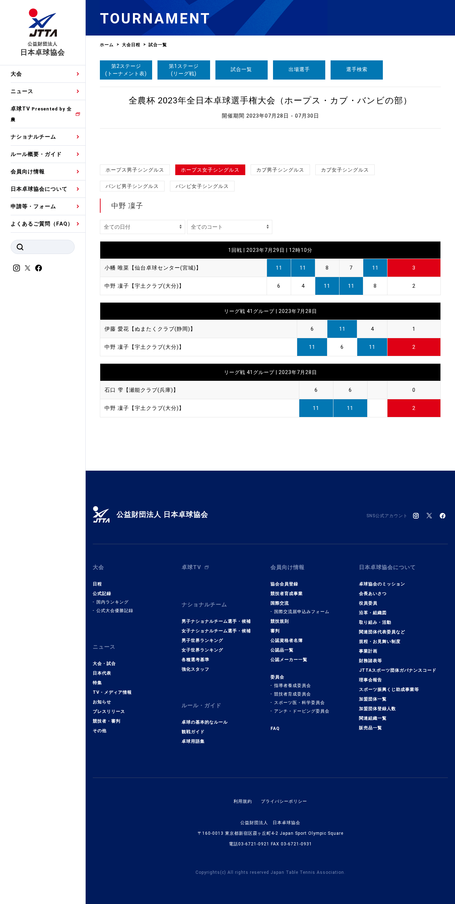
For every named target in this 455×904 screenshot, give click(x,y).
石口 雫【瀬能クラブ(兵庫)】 (142, 390)
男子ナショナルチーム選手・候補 (216, 621)
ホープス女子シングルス (210, 170)
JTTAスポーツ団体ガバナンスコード (398, 670)
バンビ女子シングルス (202, 186)
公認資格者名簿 (287, 640)
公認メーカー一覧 (289, 659)
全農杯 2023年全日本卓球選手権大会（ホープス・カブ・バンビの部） (270, 100)
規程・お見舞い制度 (380, 641)
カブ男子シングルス (280, 170)
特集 (97, 682)
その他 (100, 730)
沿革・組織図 (373, 612)
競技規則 (280, 621)
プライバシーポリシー (284, 801)
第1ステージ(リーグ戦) (184, 69)
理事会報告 (370, 679)
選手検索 (357, 69)
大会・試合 (104, 663)
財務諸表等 (370, 660)
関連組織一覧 (373, 718)
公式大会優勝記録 (114, 610)
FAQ (275, 728)
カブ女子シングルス (345, 170)
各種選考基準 (195, 659)
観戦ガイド (193, 731)
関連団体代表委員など (382, 631)
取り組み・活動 (375, 622)
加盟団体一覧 (373, 699)
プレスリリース (109, 711)
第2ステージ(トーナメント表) (126, 69)
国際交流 (280, 603)
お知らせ (102, 701)
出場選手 (299, 69)
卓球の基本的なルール (205, 722)
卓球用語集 (193, 741)
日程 (97, 583)
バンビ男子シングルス (132, 186)
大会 (16, 74)
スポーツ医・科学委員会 (299, 702)
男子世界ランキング (202, 640)
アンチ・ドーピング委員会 (302, 711)
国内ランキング (112, 602)
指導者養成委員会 (292, 685)
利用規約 (243, 801)
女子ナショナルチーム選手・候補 (216, 630)
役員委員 (368, 603)
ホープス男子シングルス (135, 170)
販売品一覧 (370, 727)
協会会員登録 (284, 583)
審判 (275, 630)
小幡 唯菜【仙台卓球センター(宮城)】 (153, 268)
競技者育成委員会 (292, 694)
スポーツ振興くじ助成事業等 (389, 689)
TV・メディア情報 (112, 692)
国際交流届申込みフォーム (302, 611)
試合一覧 (241, 69)
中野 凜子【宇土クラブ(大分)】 (144, 286)
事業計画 (368, 651)
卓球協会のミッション (382, 583)
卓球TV (41, 113)
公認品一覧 (282, 650)
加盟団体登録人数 (377, 708)
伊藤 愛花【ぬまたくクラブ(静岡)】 (150, 329)
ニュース (22, 91)
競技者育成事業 (287, 593)
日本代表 (102, 673)
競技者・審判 (107, 721)
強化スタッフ (195, 669)
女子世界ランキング (202, 650)
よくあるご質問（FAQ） (42, 224)
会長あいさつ (373, 593)
